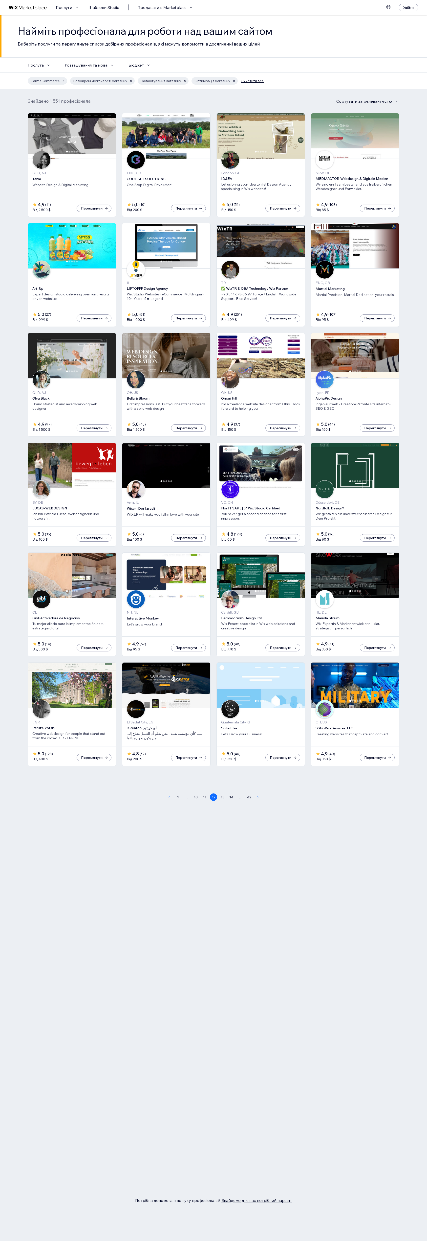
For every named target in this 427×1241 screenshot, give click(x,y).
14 (231, 797)
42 (249, 797)
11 (204, 797)
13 (222, 797)
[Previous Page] (169, 797)
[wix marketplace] (28, 7)
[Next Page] (258, 797)
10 (196, 797)
